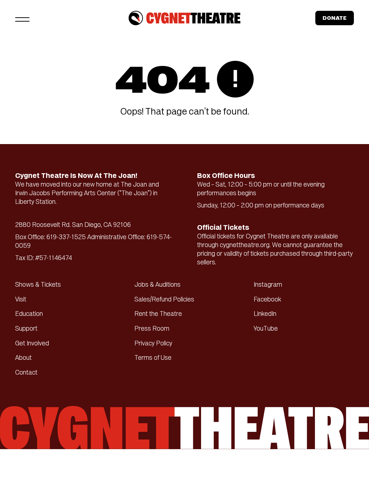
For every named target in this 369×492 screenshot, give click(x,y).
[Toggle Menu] (22, 18)
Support (26, 329)
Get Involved (32, 344)
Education (29, 314)
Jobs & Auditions (157, 285)
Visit (20, 300)
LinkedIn (265, 314)
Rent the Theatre (158, 314)
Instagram (268, 285)
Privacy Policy (153, 344)
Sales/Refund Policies (164, 300)
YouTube (266, 329)
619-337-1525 (66, 237)
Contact (26, 373)
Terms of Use (153, 358)
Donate (335, 18)
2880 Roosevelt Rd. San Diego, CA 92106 (73, 225)
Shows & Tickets (38, 285)
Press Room (151, 329)
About (23, 358)
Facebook (267, 300)
